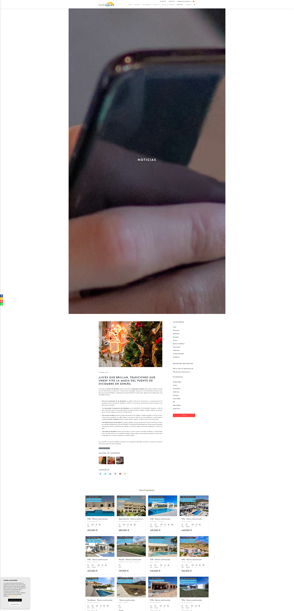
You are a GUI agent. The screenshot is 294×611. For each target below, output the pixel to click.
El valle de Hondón (178, 353)
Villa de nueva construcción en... (182, 372)
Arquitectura (176, 408)
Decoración (176, 330)
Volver (184, 415)
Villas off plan (177, 405)
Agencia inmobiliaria (179, 343)
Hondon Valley (177, 382)
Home (130, 4)
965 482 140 (172, 1)
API (174, 402)
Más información (13, 596)
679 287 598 (163, 1)
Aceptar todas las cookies (15, 600)
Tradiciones (176, 350)
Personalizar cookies (15, 604)
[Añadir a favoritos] (112, 496)
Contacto (188, 4)
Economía (175, 337)
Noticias (180, 4)
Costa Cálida (176, 398)
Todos (174, 327)
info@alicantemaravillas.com (184, 1)
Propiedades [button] (146, 4)
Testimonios (176, 333)
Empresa (137, 4)
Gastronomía (176, 347)
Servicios (156, 4)
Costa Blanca (177, 388)
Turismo (175, 340)
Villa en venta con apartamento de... (183, 368)
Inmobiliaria (176, 357)
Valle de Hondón (168, 4)
